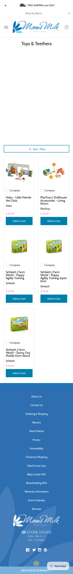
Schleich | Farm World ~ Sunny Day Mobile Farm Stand (18, 352)
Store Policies (36, 431)
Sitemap (36, 509)
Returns (36, 422)
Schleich (10, 283)
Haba (9, 205)
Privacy (36, 439)
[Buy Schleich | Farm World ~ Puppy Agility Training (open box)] (53, 246)
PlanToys (45, 208)
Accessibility (36, 448)
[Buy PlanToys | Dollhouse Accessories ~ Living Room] (53, 171)
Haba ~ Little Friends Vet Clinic (18, 198)
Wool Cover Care (36, 465)
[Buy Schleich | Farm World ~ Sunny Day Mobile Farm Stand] (19, 324)
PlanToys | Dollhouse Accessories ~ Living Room (53, 200)
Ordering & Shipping (36, 414)
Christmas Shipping (36, 457)
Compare (15, 190)
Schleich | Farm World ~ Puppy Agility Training (15, 275)
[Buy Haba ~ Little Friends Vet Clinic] (19, 171)
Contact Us (36, 405)
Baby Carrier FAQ (36, 474)
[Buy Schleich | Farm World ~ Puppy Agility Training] (19, 246)
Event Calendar (36, 500)
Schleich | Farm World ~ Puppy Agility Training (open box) (53, 276)
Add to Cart (19, 221)
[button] (36, 570)
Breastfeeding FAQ (36, 483)
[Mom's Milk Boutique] (36, 27)
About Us (36, 396)
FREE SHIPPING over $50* (41, 5)
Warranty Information (37, 491)
